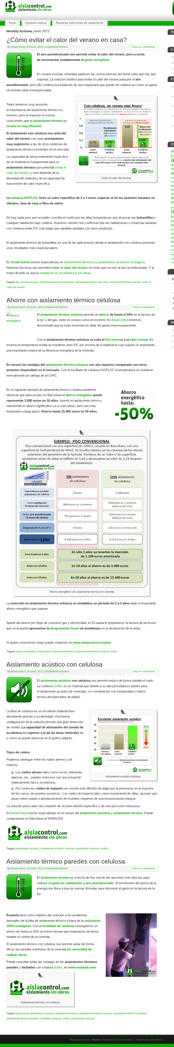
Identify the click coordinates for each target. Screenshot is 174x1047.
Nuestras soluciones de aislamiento (80, 22)
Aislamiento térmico (56, 46)
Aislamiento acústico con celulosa (54, 664)
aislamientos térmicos (79, 262)
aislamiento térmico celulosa (67, 364)
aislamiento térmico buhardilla (56, 282)
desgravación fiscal (64, 628)
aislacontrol (44, 651)
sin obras (84, 273)
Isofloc (58, 686)
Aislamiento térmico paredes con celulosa (65, 861)
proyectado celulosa (83, 1018)
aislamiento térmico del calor (91, 282)
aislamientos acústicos (113, 262)
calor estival (139, 339)
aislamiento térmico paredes (22, 1018)
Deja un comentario (143, 46)
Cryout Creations (123, 1039)
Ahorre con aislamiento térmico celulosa (63, 300)
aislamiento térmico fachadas (130, 1013)
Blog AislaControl (80, 1039)
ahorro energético (79, 395)
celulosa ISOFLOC (24, 198)
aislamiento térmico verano (125, 282)
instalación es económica (56, 273)
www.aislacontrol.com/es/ (92, 642)
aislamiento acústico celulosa (57, 848)
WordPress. (157, 1039)
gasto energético (96, 60)
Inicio (12, 22)
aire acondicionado (27, 282)
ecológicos (137, 262)
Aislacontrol (19, 813)
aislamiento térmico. (128, 813)
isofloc (114, 651)
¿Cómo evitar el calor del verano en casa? (66, 39)
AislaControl (18, 46)
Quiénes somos (35, 22)
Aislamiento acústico (57, 671)
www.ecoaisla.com (82, 967)
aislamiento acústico (56, 680)
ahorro (103, 314)
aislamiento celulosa (88, 848)
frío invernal (114, 339)
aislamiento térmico (63, 651)
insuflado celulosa (50, 1018)
